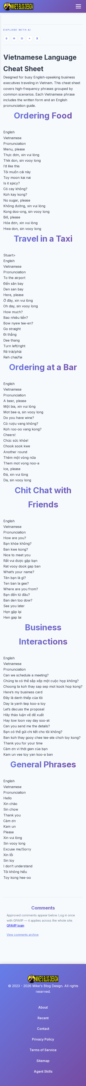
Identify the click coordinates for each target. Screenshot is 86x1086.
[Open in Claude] (14, 38)
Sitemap (43, 1061)
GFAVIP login (15, 925)
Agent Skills (43, 1071)
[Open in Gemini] (29, 38)
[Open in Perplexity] (22, 38)
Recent (43, 1018)
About (43, 1007)
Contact (43, 1029)
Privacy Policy (43, 1039)
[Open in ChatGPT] (6, 38)
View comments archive (23, 934)
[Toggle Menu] (78, 6)
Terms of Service (43, 1050)
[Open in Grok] (37, 38)
